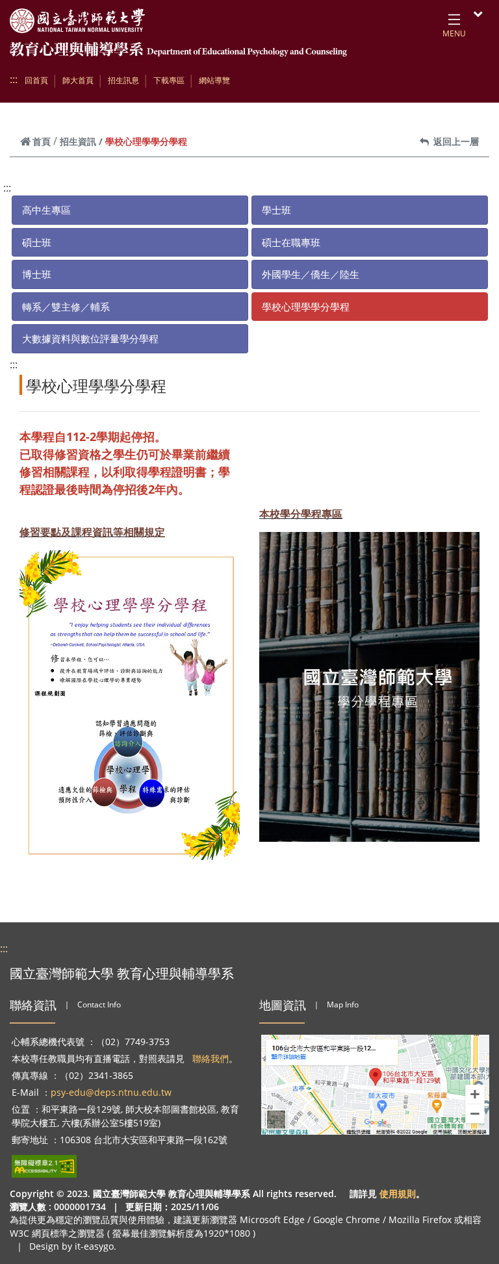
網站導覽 (214, 80)
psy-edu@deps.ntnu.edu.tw (111, 1092)
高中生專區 (46, 209)
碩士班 (36, 242)
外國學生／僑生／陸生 (310, 274)
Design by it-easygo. (72, 1246)
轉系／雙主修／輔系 (66, 306)
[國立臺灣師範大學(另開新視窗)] (77, 20)
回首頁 (36, 80)
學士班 (276, 209)
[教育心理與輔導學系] (179, 52)
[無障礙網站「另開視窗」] (44, 1166)
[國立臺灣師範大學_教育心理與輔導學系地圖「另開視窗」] (375, 1085)
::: (14, 79)
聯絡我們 (210, 1058)
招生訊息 (123, 80)
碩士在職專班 (291, 242)
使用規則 (397, 1193)
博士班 (36, 274)
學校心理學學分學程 (306, 306)
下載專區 (169, 80)
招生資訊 (78, 141)
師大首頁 (78, 80)
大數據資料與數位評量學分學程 (90, 338)
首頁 (41, 141)
